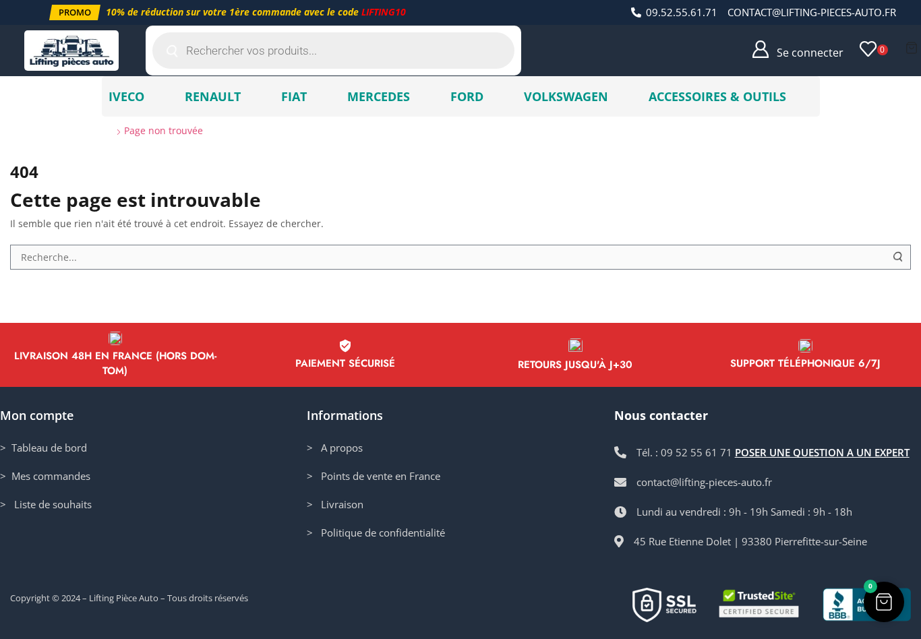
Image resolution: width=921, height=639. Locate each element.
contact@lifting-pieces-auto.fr (811, 12)
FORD (466, 96)
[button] (74, 12)
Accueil (35, 130)
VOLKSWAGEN (566, 96)
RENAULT (213, 96)
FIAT (294, 96)
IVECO (126, 96)
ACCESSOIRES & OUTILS (717, 96)
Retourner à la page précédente (831, 130)
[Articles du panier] (911, 48)
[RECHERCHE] (899, 257)
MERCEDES (378, 96)
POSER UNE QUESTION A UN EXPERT (822, 452)
